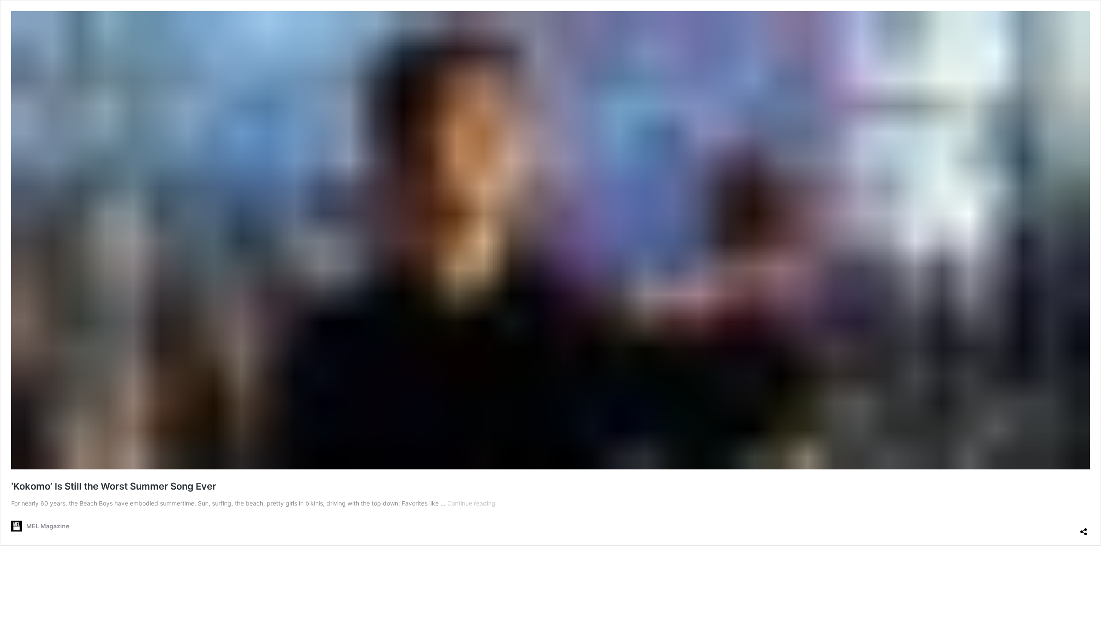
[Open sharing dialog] (1084, 528)
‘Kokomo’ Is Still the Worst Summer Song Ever (113, 486)
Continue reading (471, 503)
